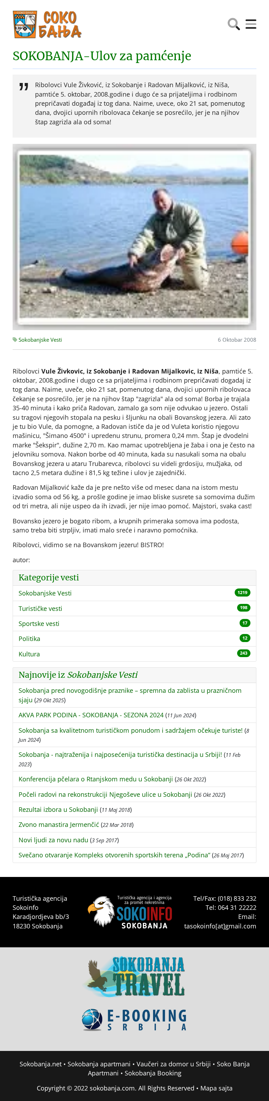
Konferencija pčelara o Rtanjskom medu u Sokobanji (96, 779)
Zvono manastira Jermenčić (59, 824)
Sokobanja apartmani (99, 1064)
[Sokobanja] (134, 981)
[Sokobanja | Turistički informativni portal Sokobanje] (48, 25)
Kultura (29, 654)
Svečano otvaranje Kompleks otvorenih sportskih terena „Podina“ (114, 855)
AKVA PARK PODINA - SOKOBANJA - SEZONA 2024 (91, 715)
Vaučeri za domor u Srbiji (174, 1064)
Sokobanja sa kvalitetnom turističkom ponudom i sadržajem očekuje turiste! (131, 730)
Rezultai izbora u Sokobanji (58, 809)
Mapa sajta (216, 1088)
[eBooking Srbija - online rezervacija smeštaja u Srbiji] (134, 1025)
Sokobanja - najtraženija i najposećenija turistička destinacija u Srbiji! (120, 754)
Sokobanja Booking (153, 1073)
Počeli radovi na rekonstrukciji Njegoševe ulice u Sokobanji (105, 794)
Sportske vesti (39, 623)
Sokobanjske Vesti (39, 339)
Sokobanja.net (41, 1064)
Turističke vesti (40, 608)
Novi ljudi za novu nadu (53, 840)
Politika (29, 638)
